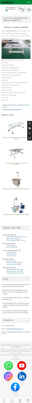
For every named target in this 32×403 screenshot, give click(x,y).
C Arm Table (9, 245)
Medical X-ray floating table (13, 109)
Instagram (8, 381)
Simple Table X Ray (11, 238)
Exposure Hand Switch (16, 353)
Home (6, 18)
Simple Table (10, 261)
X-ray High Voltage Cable (23, 351)
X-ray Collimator (24, 349)
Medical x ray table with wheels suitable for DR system (16, 138)
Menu (20, 402)
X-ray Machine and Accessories (17, 355)
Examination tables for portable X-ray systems (16, 214)
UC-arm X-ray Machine (12, 349)
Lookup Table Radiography (10, 250)
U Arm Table (9, 255)
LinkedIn (22, 381)
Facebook (15, 392)
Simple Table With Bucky (13, 262)
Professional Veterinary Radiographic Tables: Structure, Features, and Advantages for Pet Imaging (15, 292)
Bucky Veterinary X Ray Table (14, 271)
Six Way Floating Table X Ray (14, 240)
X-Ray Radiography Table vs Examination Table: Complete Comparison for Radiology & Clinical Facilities (16, 305)
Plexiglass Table (7, 259)
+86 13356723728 (9, 325)
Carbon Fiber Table (8, 235)
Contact (12, 402)
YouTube (22, 371)
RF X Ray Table (10, 247)
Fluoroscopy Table (8, 243)
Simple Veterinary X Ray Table (14, 269)
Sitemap (16, 395)
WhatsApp (8, 371)
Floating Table (10, 252)
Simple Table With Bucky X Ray (15, 236)
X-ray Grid (13, 351)
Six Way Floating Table (12, 264)
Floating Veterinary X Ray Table (15, 273)
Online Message (16, 359)
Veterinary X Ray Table (9, 267)
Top (28, 402)
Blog (11, 18)
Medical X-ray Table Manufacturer (22, 345)
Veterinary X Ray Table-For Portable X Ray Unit (16, 189)
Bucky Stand (4, 355)
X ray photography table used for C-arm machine (16, 163)
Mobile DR (3, 349)
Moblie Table (10, 254)
